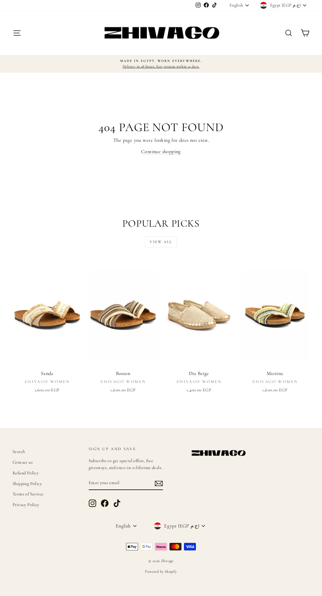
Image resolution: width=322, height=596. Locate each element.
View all (161, 242)
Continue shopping (161, 151)
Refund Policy (26, 473)
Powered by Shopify (161, 571)
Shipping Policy (27, 483)
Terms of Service (28, 494)
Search (19, 451)
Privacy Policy (26, 504)
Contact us (23, 462)
